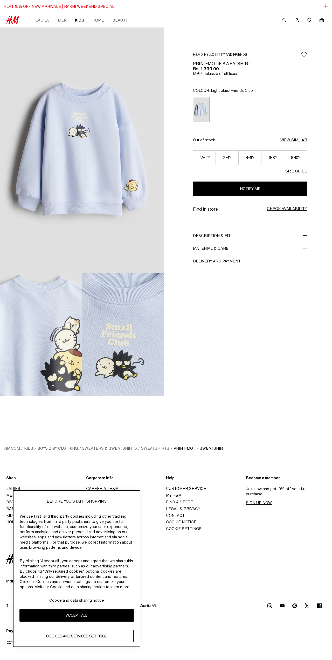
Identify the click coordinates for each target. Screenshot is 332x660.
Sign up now (259, 503)
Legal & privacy (183, 508)
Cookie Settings (184, 528)
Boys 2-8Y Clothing (57, 448)
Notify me (250, 188)
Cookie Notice (181, 522)
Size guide (296, 171)
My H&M (174, 495)
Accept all (76, 615)
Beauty (120, 20)
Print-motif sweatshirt (199, 448)
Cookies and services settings (76, 636)
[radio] (201, 109)
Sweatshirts (155, 448)
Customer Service (186, 488)
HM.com (12, 448)
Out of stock (204, 140)
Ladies (43, 20)
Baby (11, 508)
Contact (175, 515)
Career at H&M (102, 488)
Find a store (179, 502)
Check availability (287, 208)
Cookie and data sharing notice (76, 600)
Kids (79, 20)
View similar (293, 140)
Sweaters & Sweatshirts (109, 448)
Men (62, 20)
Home (98, 20)
